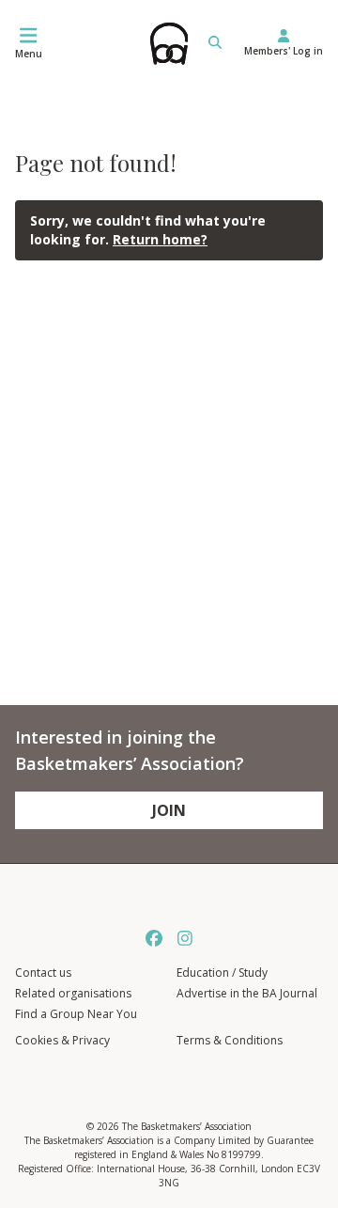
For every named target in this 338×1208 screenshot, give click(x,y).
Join (169, 810)
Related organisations (73, 993)
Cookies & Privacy (62, 1040)
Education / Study (222, 973)
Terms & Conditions (230, 1040)
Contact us (43, 973)
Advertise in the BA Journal (247, 993)
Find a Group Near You (76, 1014)
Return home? (160, 239)
